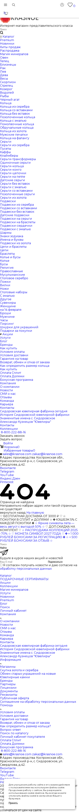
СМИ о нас (8, 628)
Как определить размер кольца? (25, 726)
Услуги (5, 593)
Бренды (6, 680)
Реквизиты (8, 694)
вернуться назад (13, 512)
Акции (5, 582)
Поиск (5, 607)
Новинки (7, 596)
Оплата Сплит (10, 740)
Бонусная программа (16, 747)
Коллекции (9, 586)
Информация (10, 659)
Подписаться (55, 561)
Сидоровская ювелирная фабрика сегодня (33, 645)
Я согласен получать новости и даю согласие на (38, 566)
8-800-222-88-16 (13, 432)
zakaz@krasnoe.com (47, 454)
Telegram (7, 471)
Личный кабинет (13, 610)
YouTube (7, 475)
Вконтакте (8, 468)
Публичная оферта (14, 698)
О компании (9, 621)
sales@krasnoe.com (17, 454)
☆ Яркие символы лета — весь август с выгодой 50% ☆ (37, 524)
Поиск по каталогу (14, 733)
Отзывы (6, 631)
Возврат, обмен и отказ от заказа (25, 722)
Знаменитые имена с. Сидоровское (27, 652)
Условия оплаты (12, 712)
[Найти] (1, 33)
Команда (7, 635)
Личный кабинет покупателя (22, 736)
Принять (13, 803)
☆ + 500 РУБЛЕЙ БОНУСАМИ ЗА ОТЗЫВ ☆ (38, 538)
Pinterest (7, 482)
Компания (8, 614)
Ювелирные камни (15, 677)
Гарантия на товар (14, 719)
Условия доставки (14, 715)
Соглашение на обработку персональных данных (38, 701)
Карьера (6, 638)
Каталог (6, 575)
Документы (9, 691)
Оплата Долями (12, 743)
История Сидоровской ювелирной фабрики (34, 649)
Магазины (8, 666)
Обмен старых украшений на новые (28, 673)
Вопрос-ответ (10, 729)
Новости (6, 624)
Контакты (7, 642)
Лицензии (8, 687)
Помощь (6, 705)
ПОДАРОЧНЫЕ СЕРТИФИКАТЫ (24, 579)
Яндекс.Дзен (10, 478)
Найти (3, 547)
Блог (3, 603)
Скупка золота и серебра (19, 670)
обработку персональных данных (26, 568)
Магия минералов (14, 589)
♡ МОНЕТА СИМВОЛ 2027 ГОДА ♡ (38, 533)
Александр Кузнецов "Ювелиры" (25, 656)
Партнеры (8, 684)
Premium (7, 600)
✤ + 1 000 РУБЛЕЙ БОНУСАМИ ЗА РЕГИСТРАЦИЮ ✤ (39, 535)
